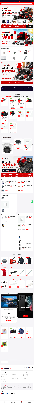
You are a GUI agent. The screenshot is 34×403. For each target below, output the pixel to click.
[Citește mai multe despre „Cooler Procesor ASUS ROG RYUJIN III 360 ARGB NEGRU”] (2, 128)
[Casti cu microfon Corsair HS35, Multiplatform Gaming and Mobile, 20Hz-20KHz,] (25, 52)
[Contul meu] (33, 1)
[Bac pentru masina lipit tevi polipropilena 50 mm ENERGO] (4, 260)
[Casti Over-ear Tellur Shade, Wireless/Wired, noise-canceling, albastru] (21, 219)
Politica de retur (25, 377)
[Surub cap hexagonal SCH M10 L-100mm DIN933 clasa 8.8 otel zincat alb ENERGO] (25, 58)
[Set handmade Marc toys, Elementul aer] (2, 190)
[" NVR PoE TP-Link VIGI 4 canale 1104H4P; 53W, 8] (5, 204)
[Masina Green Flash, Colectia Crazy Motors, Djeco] (4, 344)
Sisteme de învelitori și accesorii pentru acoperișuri (5, 381)
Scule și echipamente (4, 266)
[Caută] (32, 3)
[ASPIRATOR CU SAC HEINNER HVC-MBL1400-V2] (19, 237)
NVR (27, 148)
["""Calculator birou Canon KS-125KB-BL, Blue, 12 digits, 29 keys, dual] (2, 210)
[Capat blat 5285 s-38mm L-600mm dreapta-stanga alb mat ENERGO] (13, 284)
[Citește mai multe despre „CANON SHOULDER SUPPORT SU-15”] (19, 102)
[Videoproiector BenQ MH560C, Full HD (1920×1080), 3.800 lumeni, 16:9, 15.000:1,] (19, 229)
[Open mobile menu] (1, 1)
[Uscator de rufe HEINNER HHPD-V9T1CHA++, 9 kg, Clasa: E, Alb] (19, 248)
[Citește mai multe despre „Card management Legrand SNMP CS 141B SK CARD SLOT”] (10, 103)
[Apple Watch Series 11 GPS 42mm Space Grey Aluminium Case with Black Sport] (2, 186)
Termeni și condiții (25, 374)
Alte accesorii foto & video (21, 105)
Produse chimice (3, 376)
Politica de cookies (25, 375)
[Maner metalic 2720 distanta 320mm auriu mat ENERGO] (29, 331)
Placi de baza (13, 336)
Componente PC (14, 374)
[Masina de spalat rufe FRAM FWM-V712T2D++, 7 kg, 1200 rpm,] (19, 244)
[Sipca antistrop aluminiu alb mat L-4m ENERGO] (29, 284)
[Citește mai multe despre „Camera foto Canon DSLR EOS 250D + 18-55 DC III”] (2, 116)
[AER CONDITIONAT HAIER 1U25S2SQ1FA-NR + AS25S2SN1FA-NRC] (3, 58)
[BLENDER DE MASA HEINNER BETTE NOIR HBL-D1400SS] (19, 241)
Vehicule (3, 348)
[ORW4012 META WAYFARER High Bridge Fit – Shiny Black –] (19, 225)
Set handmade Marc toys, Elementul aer (10, 189)
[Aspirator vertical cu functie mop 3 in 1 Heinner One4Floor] (19, 233)
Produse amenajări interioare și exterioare (5, 374)
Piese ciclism (18, 147)
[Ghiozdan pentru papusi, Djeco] (4, 331)
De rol (3, 336)
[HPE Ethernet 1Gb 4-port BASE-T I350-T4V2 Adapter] (14, 52)
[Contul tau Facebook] (28, 367)
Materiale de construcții (15, 378)
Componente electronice (15, 375)
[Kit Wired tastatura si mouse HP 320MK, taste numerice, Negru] (2, 221)
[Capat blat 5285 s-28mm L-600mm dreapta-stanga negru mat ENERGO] (13, 272)
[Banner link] (17, 17)
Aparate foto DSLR (4, 118)
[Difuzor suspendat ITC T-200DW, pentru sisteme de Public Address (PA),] (3, 52)
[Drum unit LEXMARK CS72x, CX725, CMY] (18, 190)
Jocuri (4, 349)
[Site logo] (17, 1)
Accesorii (5, 336)
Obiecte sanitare (14, 377)
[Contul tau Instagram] (29, 367)
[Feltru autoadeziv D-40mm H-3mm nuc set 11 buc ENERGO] (18, 186)
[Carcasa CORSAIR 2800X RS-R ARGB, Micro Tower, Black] (2, 225)
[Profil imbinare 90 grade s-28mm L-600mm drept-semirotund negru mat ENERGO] (21, 284)
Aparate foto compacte (29, 104)
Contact (24, 378)
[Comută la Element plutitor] (32, 201)
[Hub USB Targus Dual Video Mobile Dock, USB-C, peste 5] (2, 217)
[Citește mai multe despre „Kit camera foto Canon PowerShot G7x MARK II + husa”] (27, 101)
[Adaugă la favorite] (6, 99)
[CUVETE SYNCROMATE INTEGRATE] (2, 198)
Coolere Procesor (4, 131)
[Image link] (6, 367)
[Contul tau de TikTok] (32, 367)
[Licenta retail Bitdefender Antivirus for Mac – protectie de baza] (2, 182)
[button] (1, 89)
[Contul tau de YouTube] (31, 367)
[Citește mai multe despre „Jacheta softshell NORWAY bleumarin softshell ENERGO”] (18, 263)
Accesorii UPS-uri (12, 106)
